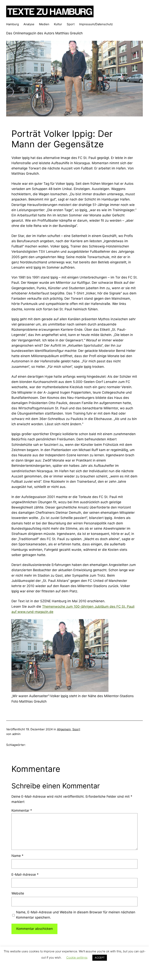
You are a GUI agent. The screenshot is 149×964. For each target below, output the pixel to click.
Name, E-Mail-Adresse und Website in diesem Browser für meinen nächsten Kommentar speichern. (75, 914)
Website (17, 893)
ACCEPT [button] (100, 957)
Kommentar (21, 810)
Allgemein (64, 729)
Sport (76, 729)
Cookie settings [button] (76, 957)
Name (17, 856)
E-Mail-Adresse (25, 874)
